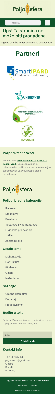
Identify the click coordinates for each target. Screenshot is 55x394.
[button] (47, 23)
